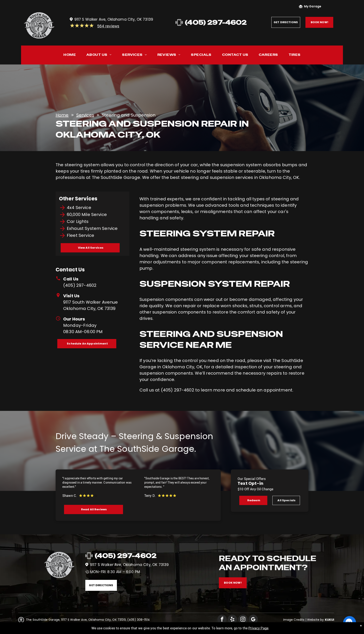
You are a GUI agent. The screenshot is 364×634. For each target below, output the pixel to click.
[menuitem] (69, 56)
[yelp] (232, 620)
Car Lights (78, 221)
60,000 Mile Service (87, 214)
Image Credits (294, 620)
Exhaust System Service (92, 228)
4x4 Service (79, 207)
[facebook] (222, 620)
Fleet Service (80, 235)
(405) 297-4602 (79, 285)
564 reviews (108, 26)
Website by (315, 620)
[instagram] (243, 620)
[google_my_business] (253, 620)
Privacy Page (258, 628)
